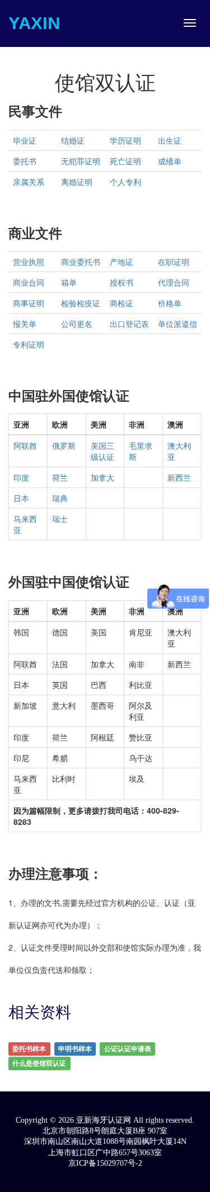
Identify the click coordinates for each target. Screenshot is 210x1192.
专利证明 (28, 344)
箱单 (69, 282)
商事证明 (28, 302)
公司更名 (76, 323)
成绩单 (169, 161)
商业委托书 (80, 261)
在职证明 (173, 261)
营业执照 (28, 261)
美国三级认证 (102, 451)
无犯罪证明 (80, 161)
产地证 (121, 261)
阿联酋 (25, 445)
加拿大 (102, 477)
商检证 (121, 302)
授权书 (121, 282)
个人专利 (125, 181)
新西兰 (179, 477)
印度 (21, 477)
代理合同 (173, 282)
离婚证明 (76, 181)
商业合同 (28, 282)
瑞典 (60, 498)
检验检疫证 (80, 302)
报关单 (24, 323)
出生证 (169, 140)
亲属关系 (28, 181)
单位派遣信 (177, 323)
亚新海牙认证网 (104, 1120)
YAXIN (34, 23)
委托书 (24, 161)
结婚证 (73, 140)
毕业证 (24, 140)
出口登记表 (129, 323)
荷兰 (60, 477)
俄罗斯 (64, 445)
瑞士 (60, 518)
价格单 (169, 302)
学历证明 (125, 140)
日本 (21, 498)
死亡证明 (125, 161)
